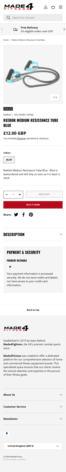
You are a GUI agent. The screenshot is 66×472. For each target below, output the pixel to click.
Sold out (44, 194)
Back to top (33, 309)
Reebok (7, 114)
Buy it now (33, 204)
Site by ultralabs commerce (14, 459)
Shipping (21, 138)
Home (6, 40)
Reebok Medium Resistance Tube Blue (28, 40)
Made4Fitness (16, 456)
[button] (53, 7)
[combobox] (33, 17)
